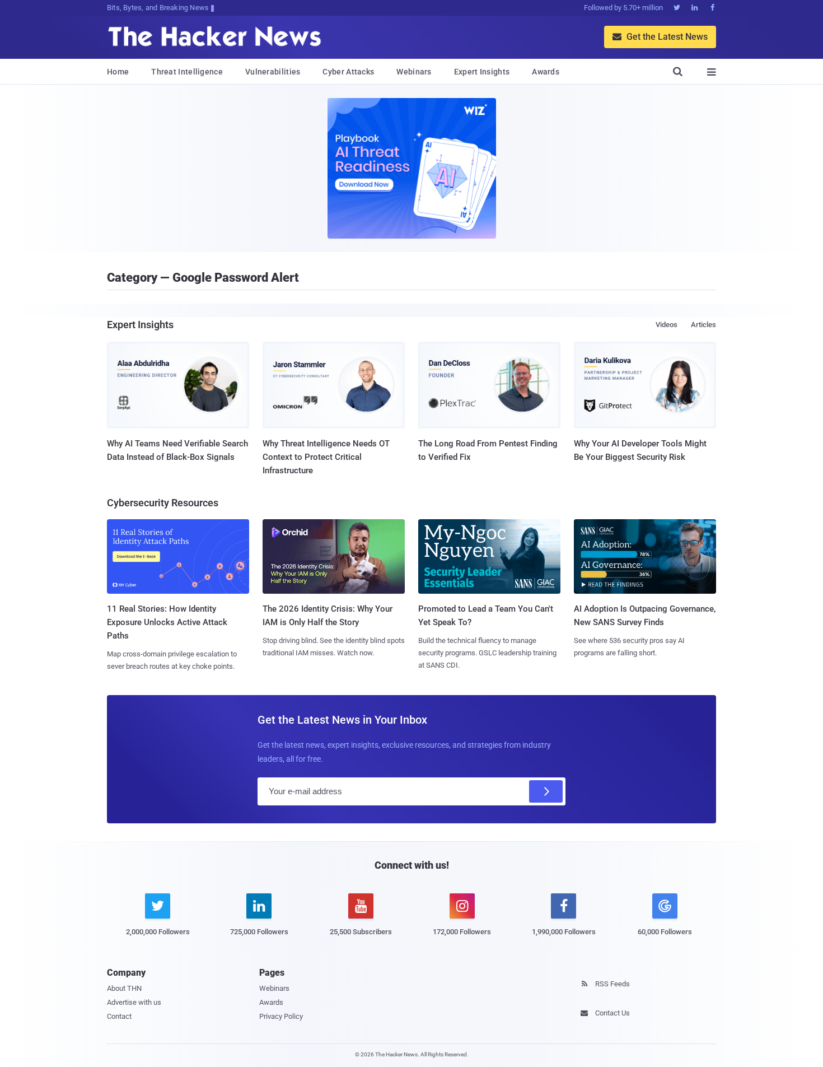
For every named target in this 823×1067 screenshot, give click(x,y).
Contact (119, 1016)
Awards (545, 71)
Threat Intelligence (187, 71)
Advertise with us (134, 1002)
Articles (703, 324)
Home (118, 71)
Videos (666, 324)
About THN (124, 988)
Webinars (413, 71)
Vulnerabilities (273, 71)
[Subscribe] (546, 791)
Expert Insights (482, 71)
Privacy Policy (281, 1016)
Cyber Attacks (348, 71)
